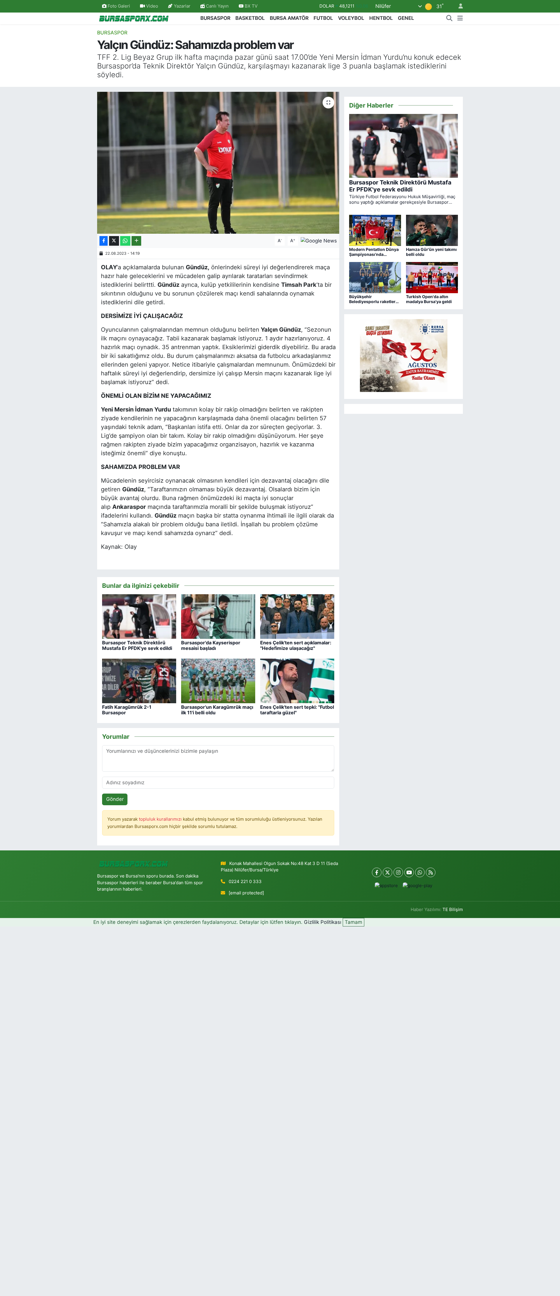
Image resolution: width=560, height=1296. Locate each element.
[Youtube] (409, 872)
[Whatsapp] (420, 872)
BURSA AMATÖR (289, 18)
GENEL (406, 18)
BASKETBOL (250, 18)
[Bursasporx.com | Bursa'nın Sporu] (134, 18)
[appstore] (386, 885)
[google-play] (418, 885)
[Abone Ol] (319, 240)
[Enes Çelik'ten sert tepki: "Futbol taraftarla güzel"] (297, 680)
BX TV (251, 6)
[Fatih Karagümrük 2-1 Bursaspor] (139, 680)
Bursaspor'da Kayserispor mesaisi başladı (210, 645)
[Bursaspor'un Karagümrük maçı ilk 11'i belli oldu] (218, 680)
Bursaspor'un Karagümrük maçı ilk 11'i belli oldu (217, 709)
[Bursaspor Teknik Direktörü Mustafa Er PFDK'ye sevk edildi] (139, 616)
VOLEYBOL (351, 18)
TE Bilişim (452, 909)
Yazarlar (182, 6)
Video (152, 6)
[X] (387, 872)
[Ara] (449, 18)
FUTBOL (323, 18)
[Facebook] (377, 872)
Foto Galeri (119, 6)
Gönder (115, 799)
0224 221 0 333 (245, 881)
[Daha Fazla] (136, 241)
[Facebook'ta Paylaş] (103, 241)
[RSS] (430, 872)
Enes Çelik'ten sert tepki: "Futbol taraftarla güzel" (297, 709)
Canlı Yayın (217, 6)
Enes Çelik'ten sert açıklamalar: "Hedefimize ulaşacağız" (295, 645)
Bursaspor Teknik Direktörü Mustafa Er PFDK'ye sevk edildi (137, 645)
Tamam (353, 922)
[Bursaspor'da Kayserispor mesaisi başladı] (218, 616)
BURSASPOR (215, 18)
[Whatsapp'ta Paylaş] (125, 241)
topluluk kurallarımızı (161, 819)
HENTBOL (381, 18)
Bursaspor (112, 33)
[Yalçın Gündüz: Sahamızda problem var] (218, 163)
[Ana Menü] (460, 18)
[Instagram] (398, 872)
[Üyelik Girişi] (458, 6)
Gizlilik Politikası (322, 922)
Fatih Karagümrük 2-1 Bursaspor (126, 709)
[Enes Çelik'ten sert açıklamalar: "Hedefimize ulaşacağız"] (297, 616)
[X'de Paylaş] (114, 241)
